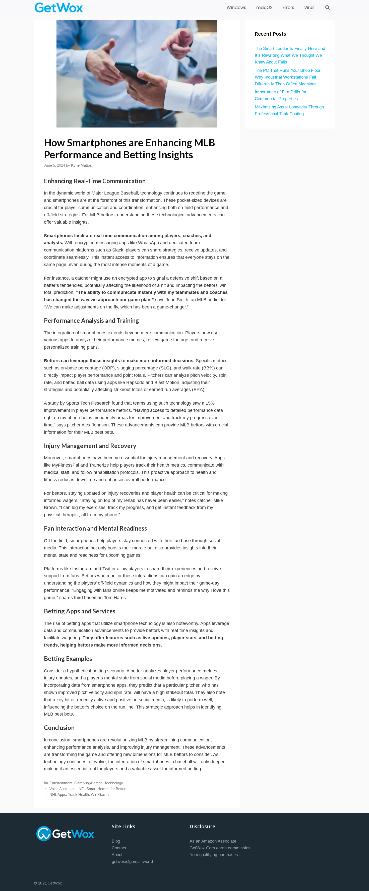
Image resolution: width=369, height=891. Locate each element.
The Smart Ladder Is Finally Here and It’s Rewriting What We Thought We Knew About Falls (290, 55)
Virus (309, 8)
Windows (236, 8)
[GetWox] (60, 7)
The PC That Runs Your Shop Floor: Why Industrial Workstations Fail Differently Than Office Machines (288, 77)
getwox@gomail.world (132, 861)
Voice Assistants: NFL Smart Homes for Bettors (88, 789)
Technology (113, 783)
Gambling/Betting (88, 783)
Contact (119, 848)
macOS (264, 8)
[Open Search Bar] (327, 7)
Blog (116, 841)
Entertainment (60, 783)
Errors (288, 8)
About (117, 854)
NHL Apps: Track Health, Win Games (79, 794)
